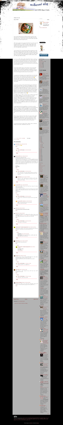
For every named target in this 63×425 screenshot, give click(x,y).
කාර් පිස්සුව (42, 362)
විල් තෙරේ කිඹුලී (42, 276)
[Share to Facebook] (29, 138)
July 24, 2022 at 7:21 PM (22, 255)
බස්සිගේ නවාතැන (43, 328)
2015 (40, 156)
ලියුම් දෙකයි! (45, 375)
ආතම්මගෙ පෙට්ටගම (43, 223)
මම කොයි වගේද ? (43, 405)
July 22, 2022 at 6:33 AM (27, 196)
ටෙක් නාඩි (41, 62)
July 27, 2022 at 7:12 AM (27, 263)
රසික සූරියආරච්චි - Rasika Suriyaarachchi (24, 246)
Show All (48, 413)
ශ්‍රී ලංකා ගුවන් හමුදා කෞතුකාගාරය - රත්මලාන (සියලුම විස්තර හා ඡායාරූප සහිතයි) (44, 365)
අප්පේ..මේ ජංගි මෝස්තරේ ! (45, 104)
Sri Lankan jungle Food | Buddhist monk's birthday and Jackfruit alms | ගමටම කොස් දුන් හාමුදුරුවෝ (44, 342)
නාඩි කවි (41, 63)
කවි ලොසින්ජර (42, 241)
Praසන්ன (17, 255)
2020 (40, 150)
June (41, 144)
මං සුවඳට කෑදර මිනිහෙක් (45, 112)
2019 (40, 151)
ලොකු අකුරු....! (42, 231)
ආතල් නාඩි (41, 163)
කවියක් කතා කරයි (42, 61)
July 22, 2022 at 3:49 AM (21, 213)
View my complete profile (43, 27)
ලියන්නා (41, 386)
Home (26, 299)
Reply (16, 146)
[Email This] (27, 138)
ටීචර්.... (44, 88)
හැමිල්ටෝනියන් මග (45, 396)
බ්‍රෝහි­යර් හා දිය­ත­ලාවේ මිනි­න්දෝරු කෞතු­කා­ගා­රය (45, 205)
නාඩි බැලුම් (41, 170)
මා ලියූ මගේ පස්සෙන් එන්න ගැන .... (45, 319)
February (41, 147)
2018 (40, 152)
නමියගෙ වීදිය (18, 269)
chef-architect (42, 269)
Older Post (36, 299)
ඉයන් (16, 213)
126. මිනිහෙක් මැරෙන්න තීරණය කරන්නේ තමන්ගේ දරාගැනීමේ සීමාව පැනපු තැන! (44, 279)
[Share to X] (28, 138)
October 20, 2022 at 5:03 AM (26, 282)
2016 (40, 155)
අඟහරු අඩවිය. (42, 250)
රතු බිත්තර (44, 175)
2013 (40, 159)
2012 (40, 160)
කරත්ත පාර (44, 232)
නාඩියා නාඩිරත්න (19, 138)
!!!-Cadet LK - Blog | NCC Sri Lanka (44, 382)
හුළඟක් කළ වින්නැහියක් (43, 387)
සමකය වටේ (42, 339)
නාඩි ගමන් (41, 169)
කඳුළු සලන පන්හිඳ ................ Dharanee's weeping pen (43, 353)
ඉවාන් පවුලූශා (42, 174)
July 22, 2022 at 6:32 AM (27, 171)
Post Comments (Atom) (21, 301)
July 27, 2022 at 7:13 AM (27, 276)
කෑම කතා (42, 143)
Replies (18, 148)
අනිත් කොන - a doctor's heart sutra (44, 317)
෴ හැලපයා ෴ (43, 295)
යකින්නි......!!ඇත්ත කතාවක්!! (45, 74)
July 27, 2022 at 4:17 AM (23, 269)
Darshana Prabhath (19, 282)
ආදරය (40, 60)
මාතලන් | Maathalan (43, 193)
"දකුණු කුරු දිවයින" (20, 250)
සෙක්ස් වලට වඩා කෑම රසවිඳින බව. (25, 215)
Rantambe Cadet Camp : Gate (44, 382)
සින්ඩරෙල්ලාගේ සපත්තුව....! (44, 374)
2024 (40, 139)
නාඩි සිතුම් (17, 139)
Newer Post (16, 299)
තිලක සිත (41, 203)
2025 (40, 138)
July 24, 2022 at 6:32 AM (25, 233)
